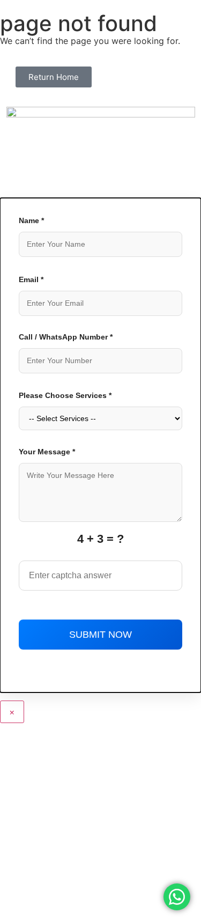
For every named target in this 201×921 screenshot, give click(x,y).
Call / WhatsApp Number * (66, 337)
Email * (31, 279)
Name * (31, 220)
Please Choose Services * (65, 395)
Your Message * (47, 451)
